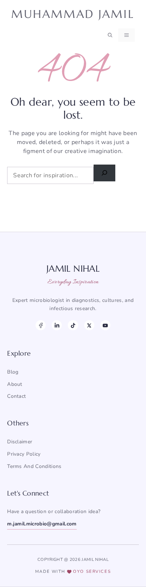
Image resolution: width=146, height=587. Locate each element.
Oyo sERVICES (92, 571)
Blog (12, 371)
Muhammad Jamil (72, 14)
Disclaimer (19, 441)
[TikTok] (73, 325)
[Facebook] (41, 325)
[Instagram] (57, 325)
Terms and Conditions (34, 466)
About (14, 384)
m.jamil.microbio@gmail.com (41, 523)
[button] (110, 35)
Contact (16, 396)
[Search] (104, 173)
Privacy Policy (23, 454)
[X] (89, 325)
